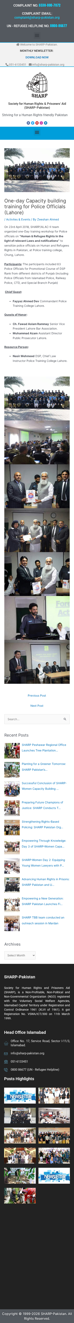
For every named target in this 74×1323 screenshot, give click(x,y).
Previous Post (37, 695)
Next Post (36, 705)
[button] (37, 35)
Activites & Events (18, 219)
